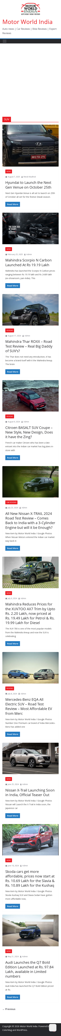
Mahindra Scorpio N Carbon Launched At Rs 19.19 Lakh (28, 262)
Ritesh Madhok (30, 176)
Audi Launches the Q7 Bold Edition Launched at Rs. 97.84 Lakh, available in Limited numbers (29, 969)
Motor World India (27, 22)
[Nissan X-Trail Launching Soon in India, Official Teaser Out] (30, 758)
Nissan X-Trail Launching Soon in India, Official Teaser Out (30, 792)
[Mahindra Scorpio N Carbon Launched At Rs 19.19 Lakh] (30, 228)
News (9, 171)
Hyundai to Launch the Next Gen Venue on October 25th (28, 184)
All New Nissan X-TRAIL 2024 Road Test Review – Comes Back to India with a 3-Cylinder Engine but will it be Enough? (30, 520)
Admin (29, 254)
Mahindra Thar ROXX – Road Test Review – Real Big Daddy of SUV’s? (28, 346)
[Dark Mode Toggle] (53, 1028)
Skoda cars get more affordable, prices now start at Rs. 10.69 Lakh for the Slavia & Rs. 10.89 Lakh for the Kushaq (30, 878)
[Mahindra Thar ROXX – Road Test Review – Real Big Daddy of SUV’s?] (30, 309)
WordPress (22, 1030)
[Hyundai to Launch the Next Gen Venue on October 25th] (30, 146)
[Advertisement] (30, 75)
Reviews (10, 330)
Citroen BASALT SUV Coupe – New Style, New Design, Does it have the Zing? (29, 432)
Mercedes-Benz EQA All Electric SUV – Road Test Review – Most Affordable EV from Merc (28, 706)
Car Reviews (11, 502)
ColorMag (7, 1030)
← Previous (8, 1009)
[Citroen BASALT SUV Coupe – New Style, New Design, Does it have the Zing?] (30, 396)
